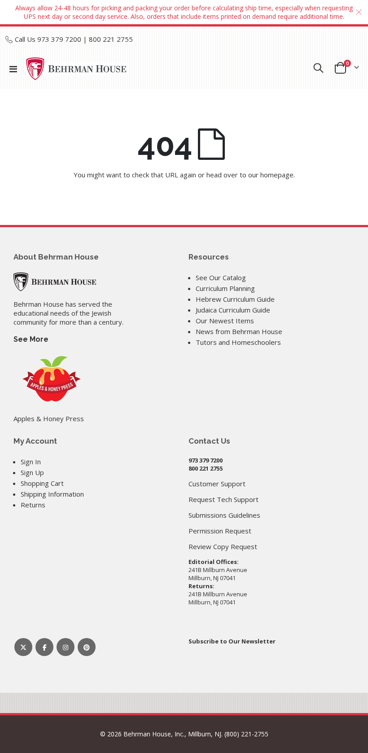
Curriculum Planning (225, 288)
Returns (33, 504)
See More (30, 339)
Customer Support (216, 483)
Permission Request (219, 530)
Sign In (31, 461)
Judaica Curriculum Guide (233, 309)
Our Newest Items (225, 320)
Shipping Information (52, 493)
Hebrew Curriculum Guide (235, 299)
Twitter (23, 647)
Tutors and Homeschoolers (238, 342)
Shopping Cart (42, 483)
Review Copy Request (222, 546)
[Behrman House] (54, 280)
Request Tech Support (223, 499)
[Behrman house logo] (76, 68)
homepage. (277, 174)
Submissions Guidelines (224, 515)
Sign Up (32, 472)
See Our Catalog (221, 277)
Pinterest (87, 647)
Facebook (44, 647)
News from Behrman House (239, 331)
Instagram (65, 647)
